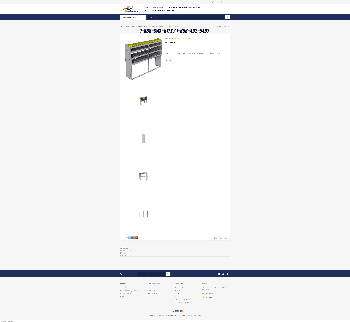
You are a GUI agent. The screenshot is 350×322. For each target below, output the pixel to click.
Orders (177, 293)
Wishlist (177, 296)
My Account (214, 2)
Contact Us (123, 255)
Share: (126, 237)
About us (123, 296)
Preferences (226, 2)
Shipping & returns (153, 293)
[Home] (121, 26)
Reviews (122, 252)
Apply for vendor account (182, 302)
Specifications (124, 249)
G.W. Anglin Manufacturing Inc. (182, 38)
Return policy (151, 291)
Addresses (178, 291)
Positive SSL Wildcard (6, 321)
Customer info (179, 288)
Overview (123, 247)
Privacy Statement (125, 293)
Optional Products (125, 250)
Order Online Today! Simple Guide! (130, 291)
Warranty (150, 288)
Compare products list (181, 299)
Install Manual (124, 254)
